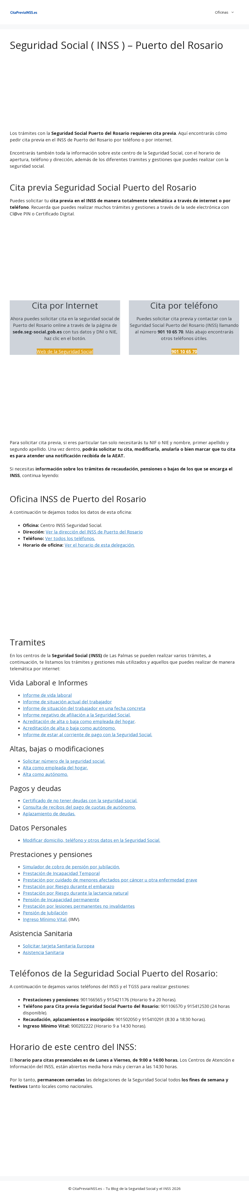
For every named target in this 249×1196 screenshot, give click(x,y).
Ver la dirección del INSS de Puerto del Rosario (94, 532)
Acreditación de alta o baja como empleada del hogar (79, 721)
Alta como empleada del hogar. (55, 768)
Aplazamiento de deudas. (49, 814)
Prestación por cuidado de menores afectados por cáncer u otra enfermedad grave (110, 880)
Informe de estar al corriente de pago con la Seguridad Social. (87, 734)
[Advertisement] (124, 94)
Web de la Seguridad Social (65, 351)
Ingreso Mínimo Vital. (45, 919)
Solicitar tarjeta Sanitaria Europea (58, 946)
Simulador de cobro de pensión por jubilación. (71, 867)
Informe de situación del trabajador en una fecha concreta (84, 708)
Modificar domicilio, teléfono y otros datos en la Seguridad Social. (91, 840)
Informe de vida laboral (47, 695)
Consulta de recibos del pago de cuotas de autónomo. (79, 807)
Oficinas (221, 12)
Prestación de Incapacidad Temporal (61, 873)
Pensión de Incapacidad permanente (61, 899)
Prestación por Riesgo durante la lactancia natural (75, 893)
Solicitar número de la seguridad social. (64, 761)
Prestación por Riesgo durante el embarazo (68, 886)
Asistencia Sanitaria (43, 952)
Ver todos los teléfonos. (70, 538)
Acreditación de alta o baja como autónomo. (69, 728)
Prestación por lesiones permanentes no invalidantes (79, 906)
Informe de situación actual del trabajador (67, 702)
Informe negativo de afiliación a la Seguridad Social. (77, 715)
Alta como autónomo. (45, 774)
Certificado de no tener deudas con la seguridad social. (80, 800)
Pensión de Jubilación (45, 913)
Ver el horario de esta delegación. (100, 545)
